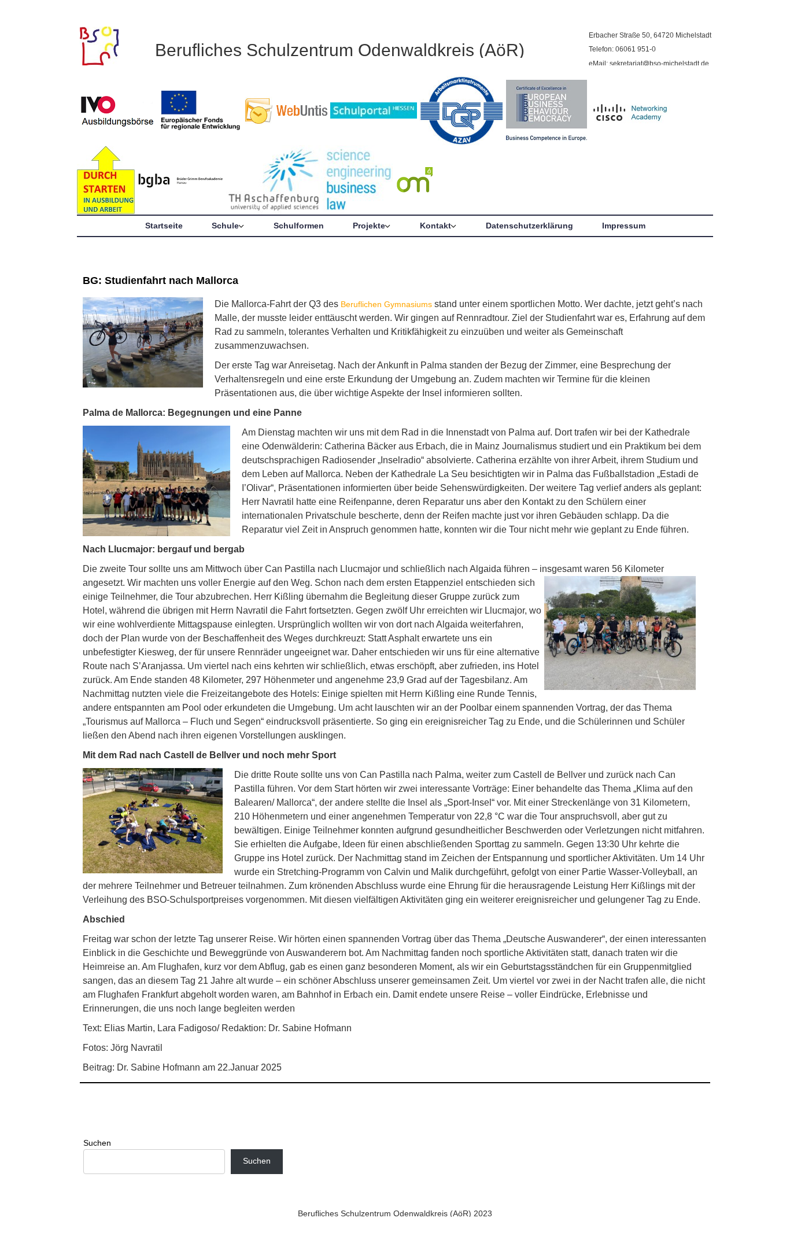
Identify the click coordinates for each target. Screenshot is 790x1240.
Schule (225, 225)
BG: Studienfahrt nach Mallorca (160, 280)
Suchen (97, 1142)
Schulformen (299, 225)
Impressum (623, 225)
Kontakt (435, 225)
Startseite (164, 225)
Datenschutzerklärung (529, 225)
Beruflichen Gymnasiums (386, 304)
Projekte (369, 225)
